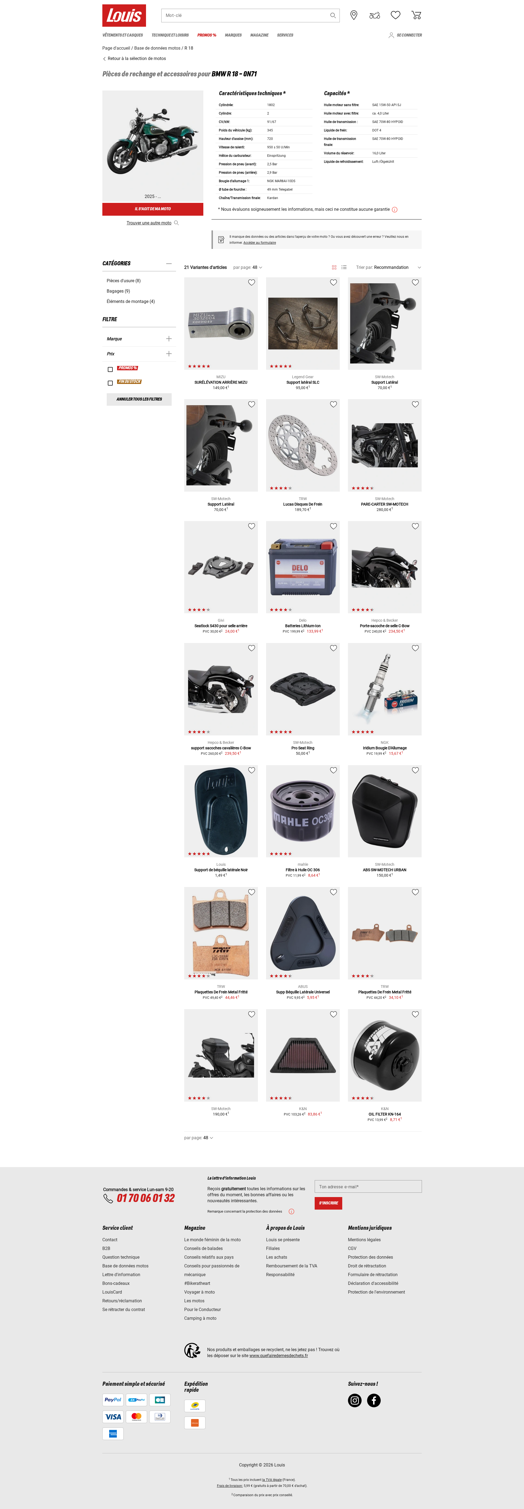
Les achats (276, 1257)
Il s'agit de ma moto (153, 209)
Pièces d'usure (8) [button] (124, 280)
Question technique (120, 1257)
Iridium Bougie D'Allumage (385, 748)
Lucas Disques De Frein (302, 504)
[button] (333, 15)
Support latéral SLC (303, 382)
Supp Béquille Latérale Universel (303, 992)
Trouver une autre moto (149, 223)
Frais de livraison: (230, 1486)
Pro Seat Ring (302, 748)
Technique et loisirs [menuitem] (170, 35)
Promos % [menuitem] (206, 35)
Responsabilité (280, 1274)
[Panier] (416, 15)
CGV (352, 1248)
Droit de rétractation (367, 1265)
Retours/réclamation (122, 1300)
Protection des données (370, 1257)
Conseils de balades (203, 1248)
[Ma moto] (374, 15)
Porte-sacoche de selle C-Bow (385, 626)
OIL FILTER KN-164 (385, 1114)
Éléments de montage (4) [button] (131, 301)
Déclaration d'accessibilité (373, 1283)
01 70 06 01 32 (145, 1199)
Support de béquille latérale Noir (221, 870)
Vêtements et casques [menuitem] (122, 35)
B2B (106, 1248)
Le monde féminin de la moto (212, 1239)
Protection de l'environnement (376, 1292)
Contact (109, 1239)
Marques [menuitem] (233, 35)
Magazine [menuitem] (259, 35)
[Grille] (334, 266)
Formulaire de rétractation (373, 1274)
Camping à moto (200, 1318)
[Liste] (344, 267)
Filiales (273, 1248)
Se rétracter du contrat (123, 1309)
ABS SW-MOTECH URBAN (384, 870)
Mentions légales (364, 1239)
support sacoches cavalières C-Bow (221, 748)
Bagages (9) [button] (118, 291)
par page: (242, 267)
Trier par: (364, 267)
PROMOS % (127, 368)
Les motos (194, 1300)
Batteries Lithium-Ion (303, 626)
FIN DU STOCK (129, 382)
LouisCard (112, 1292)
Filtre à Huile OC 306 (303, 870)
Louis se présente (283, 1239)
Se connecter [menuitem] (409, 35)
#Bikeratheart (197, 1283)
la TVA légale (272, 1480)
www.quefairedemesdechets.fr (278, 1355)
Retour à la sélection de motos (136, 58)
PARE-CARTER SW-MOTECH (384, 504)
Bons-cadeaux (116, 1283)
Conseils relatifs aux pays (209, 1257)
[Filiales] (354, 15)
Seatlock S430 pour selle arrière (221, 626)
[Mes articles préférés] (395, 15)
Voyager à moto (199, 1292)
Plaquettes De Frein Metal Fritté (221, 992)
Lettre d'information (121, 1274)
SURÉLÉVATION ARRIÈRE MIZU (221, 382)
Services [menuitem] (285, 35)
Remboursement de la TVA (291, 1265)
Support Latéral (384, 382)
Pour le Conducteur (202, 1309)
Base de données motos (125, 1265)
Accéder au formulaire (259, 243)
